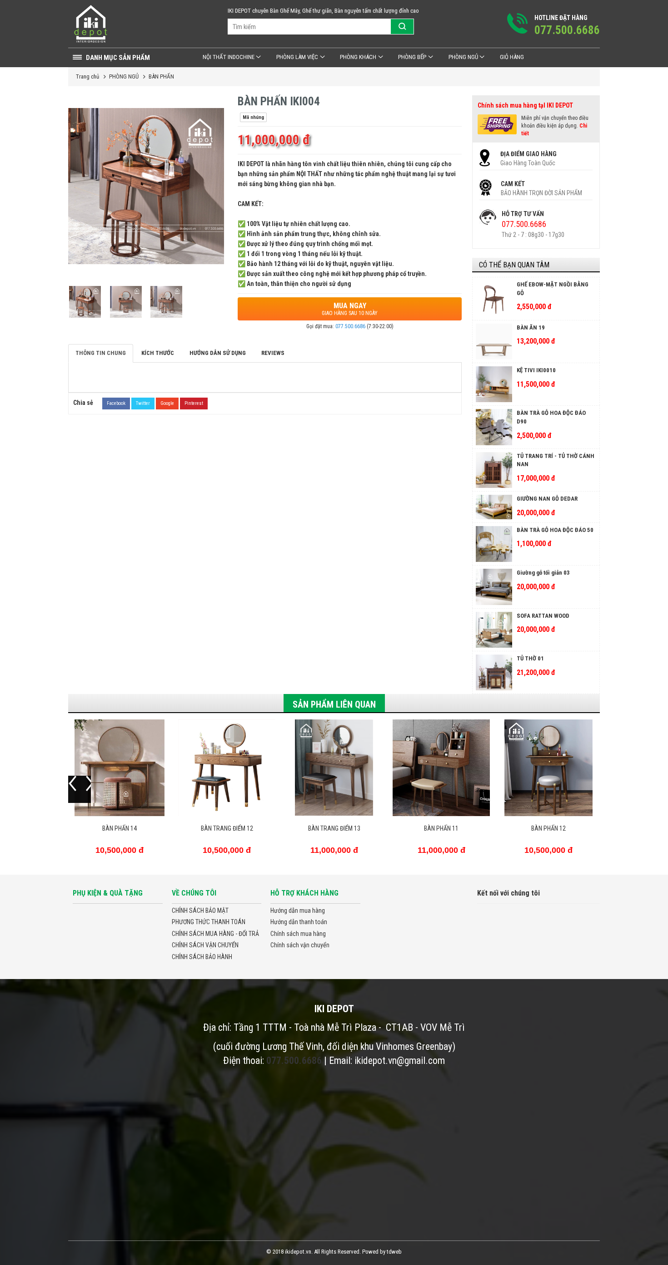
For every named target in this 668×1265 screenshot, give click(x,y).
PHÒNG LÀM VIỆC (297, 57)
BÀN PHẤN (161, 76)
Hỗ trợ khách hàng (304, 893)
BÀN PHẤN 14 (119, 828)
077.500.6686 (350, 326)
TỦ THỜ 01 (530, 658)
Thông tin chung (100, 352)
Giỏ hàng (512, 57)
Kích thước (157, 352)
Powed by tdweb (382, 1251)
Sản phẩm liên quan (334, 704)
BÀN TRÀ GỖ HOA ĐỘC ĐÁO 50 (555, 530)
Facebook (116, 403)
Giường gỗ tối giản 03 (543, 572)
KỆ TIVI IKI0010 (536, 370)
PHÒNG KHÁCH (358, 57)
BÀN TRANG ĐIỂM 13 (334, 828)
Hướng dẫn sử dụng (217, 352)
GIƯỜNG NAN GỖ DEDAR (547, 498)
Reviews (272, 352)
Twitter (143, 403)
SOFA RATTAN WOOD (543, 615)
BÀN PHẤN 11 (441, 828)
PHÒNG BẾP (412, 57)
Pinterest (193, 403)
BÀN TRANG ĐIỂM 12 (227, 828)
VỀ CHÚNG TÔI (194, 893)
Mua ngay (350, 308)
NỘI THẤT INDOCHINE (228, 57)
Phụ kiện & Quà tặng (108, 893)
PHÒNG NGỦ (463, 57)
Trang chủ (87, 76)
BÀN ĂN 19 (531, 327)
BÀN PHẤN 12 (548, 828)
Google (167, 403)
